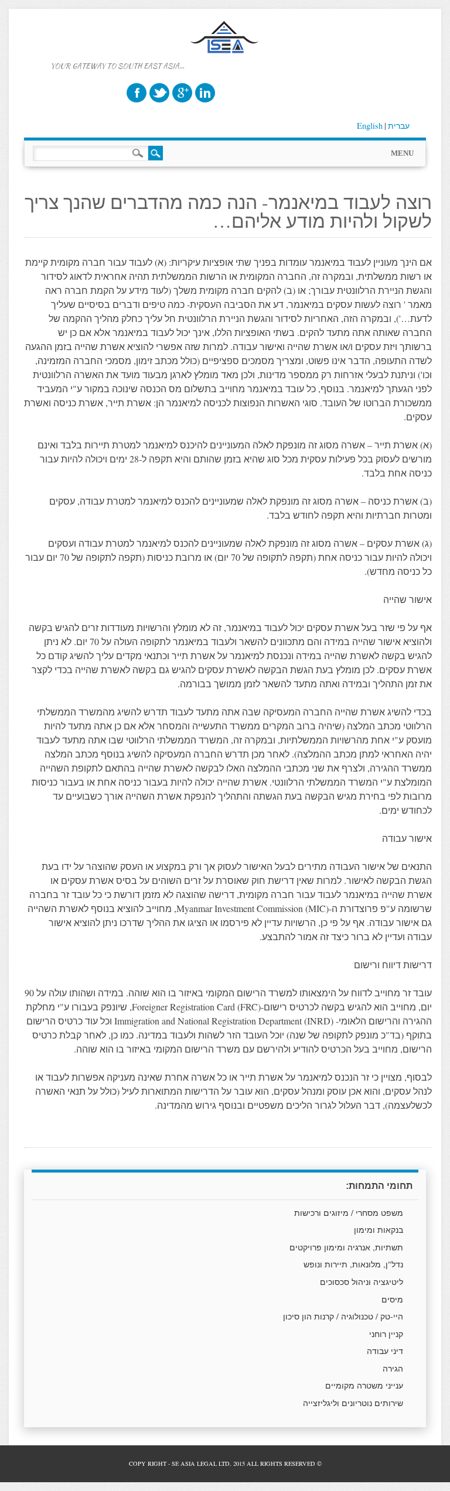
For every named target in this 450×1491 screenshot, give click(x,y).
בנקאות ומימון (378, 1229)
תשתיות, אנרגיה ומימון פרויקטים (346, 1247)
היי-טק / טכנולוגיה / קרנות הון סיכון (343, 1316)
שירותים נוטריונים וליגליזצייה (353, 1402)
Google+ (182, 92)
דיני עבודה (385, 1350)
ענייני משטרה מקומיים (364, 1385)
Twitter (159, 92)
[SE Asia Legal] (225, 64)
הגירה (393, 1368)
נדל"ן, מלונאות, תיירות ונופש (353, 1264)
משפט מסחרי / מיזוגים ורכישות (348, 1212)
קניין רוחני (386, 1333)
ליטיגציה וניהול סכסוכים (361, 1281)
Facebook (136, 92)
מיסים (392, 1299)
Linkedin (205, 92)
